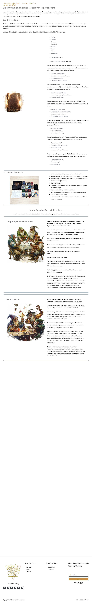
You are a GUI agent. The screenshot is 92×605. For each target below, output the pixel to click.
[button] (36, 3)
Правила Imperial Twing (57, 159)
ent (69, 76)
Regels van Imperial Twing (58, 92)
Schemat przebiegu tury (57, 133)
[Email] (22, 588)
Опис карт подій (55, 162)
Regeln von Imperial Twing (58, 61)
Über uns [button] (33, 3)
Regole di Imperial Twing (57, 143)
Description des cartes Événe (59, 76)
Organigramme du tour (57, 78)
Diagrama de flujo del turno (58, 114)
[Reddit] (18, 588)
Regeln (24, 3)
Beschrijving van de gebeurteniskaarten (61, 95)
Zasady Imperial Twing (57, 128)
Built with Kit (78, 583)
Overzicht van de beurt (57, 97)
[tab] (69, 37)
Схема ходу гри (55, 164)
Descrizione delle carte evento (59, 145)
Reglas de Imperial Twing (58, 109)
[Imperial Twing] (4, 588)
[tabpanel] (67, 57)
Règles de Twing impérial (58, 73)
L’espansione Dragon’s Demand (59, 149)
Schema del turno (56, 147)
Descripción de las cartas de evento (60, 111)
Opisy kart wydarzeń (56, 130)
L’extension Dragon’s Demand (59, 80)
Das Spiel (16, 3)
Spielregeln (54, 57)
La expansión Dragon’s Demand (59, 116)
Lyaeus (87, 600)
